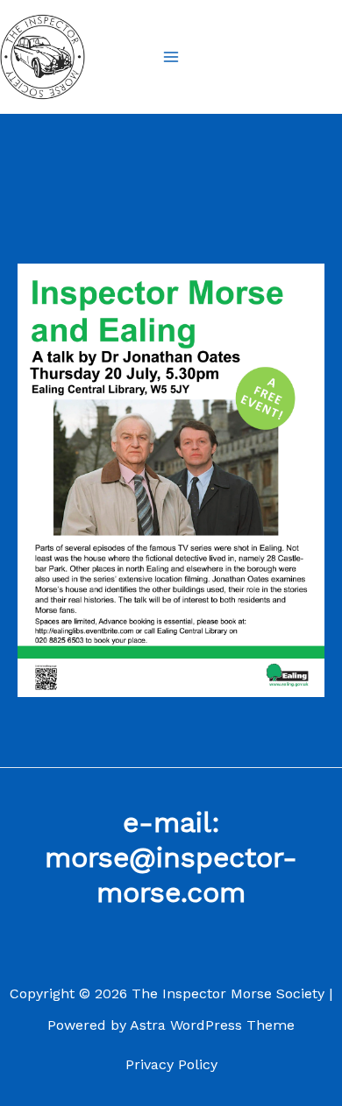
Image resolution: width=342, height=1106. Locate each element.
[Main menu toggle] (171, 57)
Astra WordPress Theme (212, 1025)
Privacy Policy (171, 1064)
